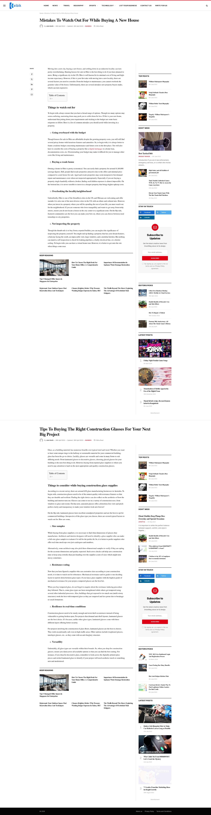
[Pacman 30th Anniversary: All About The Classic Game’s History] (143, 324)
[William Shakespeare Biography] (143, 84)
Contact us (145, 5)
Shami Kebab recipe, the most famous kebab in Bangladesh (157, 402)
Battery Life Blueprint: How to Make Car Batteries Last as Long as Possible (157, 727)
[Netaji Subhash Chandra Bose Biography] (143, 95)
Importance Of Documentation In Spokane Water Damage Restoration (117, 263)
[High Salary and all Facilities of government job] (143, 173)
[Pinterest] (32, 89)
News (55, 5)
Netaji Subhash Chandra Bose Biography (158, 93)
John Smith (49, 26)
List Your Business (128, 5)
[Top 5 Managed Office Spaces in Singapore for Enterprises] (54, 267)
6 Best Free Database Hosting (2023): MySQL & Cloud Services (159, 292)
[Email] (32, 94)
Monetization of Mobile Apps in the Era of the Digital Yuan (156, 389)
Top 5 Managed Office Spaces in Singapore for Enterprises (51, 280)
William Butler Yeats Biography (159, 103)
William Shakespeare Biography (159, 81)
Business (88, 26)
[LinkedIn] (32, 84)
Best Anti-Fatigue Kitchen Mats (159, 676)
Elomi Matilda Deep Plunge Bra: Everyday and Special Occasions (152, 517)
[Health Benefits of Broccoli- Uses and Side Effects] (143, 304)
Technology (108, 5)
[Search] (207, 5)
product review (144, 156)
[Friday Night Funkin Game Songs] (155, 348)
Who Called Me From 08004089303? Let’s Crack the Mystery (157, 757)
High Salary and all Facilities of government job (159, 171)
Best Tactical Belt (146, 153)
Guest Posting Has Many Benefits (159, 665)
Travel (66, 5)
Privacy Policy (160, 266)
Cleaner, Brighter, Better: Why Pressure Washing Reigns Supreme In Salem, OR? (86, 289)
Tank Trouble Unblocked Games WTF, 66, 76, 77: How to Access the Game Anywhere (160, 183)
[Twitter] (32, 79)
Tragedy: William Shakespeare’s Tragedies (159, 115)
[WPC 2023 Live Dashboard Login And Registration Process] (143, 656)
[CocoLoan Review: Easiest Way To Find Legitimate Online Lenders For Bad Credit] (143, 687)
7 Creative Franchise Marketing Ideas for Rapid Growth (157, 788)
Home (46, 5)
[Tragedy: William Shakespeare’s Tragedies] (143, 117)
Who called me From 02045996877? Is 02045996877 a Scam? (160, 547)
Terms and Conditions (163, 811)
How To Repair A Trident (157, 313)
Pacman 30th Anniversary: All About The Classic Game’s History (160, 322)
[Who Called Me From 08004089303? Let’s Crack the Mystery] (155, 744)
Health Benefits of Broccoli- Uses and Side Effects (159, 303)
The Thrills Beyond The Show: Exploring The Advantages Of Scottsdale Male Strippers (118, 290)
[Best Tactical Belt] (155, 141)
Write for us (161, 5)
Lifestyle (142, 522)
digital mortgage (95, 148)
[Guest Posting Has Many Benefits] (143, 667)
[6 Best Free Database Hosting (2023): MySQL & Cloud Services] (143, 293)
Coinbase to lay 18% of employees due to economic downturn (159, 557)
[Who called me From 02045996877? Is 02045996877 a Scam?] (143, 548)
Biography (79, 5)
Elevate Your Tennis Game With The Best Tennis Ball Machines (159, 194)
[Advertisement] (105, 44)
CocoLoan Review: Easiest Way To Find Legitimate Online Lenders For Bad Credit (159, 687)
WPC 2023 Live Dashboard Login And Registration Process (159, 655)
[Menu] (4, 5)
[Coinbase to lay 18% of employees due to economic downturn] (143, 558)
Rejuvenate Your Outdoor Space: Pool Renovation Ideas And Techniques (53, 289)
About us (139, 811)
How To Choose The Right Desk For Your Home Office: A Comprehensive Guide (85, 264)
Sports (92, 5)
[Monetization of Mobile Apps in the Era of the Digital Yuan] (155, 376)
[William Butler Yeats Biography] (143, 106)
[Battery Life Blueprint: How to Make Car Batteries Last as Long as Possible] (155, 714)
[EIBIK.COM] (15, 5)
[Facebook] (32, 74)
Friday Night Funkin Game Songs (155, 360)
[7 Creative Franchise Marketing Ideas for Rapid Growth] (155, 775)
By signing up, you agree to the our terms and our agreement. (156, 266)
